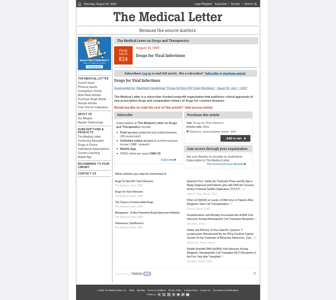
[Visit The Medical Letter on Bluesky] (187, 294)
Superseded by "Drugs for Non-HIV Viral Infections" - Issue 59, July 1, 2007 (181, 88)
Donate (235, 4)
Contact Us (205, 290)
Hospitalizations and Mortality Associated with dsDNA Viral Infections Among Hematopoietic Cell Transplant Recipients (220, 217)
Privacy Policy (175, 290)
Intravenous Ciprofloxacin (129, 223)
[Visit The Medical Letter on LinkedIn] (173, 294)
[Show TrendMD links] (254, 273)
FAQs (132, 290)
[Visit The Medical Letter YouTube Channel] (178, 294)
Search (249, 4)
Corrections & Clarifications (226, 290)
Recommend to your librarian (225, 164)
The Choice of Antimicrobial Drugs (134, 202)
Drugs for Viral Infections (129, 191)
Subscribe (221, 4)
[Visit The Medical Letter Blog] (183, 294)
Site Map (141, 290)
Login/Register (203, 4)
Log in (146, 73)
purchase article (234, 73)
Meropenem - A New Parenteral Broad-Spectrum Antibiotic (147, 212)
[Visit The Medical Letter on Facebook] (159, 294)
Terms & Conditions (156, 290)
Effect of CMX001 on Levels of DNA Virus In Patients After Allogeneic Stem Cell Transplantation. (220, 202)
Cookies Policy (191, 290)
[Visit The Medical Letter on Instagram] (169, 294)
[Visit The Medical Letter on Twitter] (164, 294)
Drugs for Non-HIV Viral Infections (134, 181)
